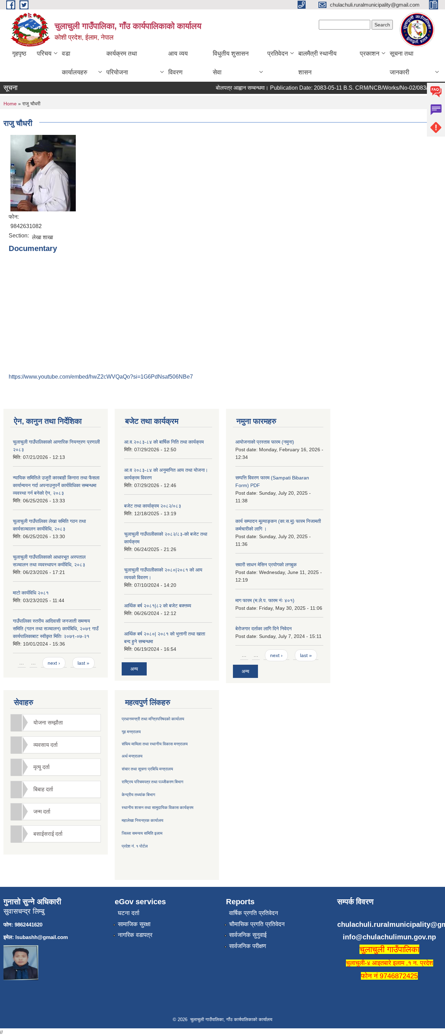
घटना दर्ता (128, 913)
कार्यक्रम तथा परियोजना (121, 63)
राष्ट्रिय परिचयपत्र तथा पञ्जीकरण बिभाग (152, 781)
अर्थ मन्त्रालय (132, 756)
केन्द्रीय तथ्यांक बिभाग (138, 794)
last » (83, 663)
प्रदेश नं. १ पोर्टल (135, 846)
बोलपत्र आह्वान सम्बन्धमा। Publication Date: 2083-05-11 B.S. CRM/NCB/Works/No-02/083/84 (317, 88)
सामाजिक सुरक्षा (134, 924)
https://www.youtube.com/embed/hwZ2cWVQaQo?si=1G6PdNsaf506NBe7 (101, 377)
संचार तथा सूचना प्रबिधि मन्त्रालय (147, 769)
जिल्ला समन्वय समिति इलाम (142, 833)
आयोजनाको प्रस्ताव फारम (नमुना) (264, 442)
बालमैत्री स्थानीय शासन (317, 63)
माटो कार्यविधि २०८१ (31, 593)
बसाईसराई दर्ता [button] (48, 834)
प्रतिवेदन (277, 53)
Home (10, 103)
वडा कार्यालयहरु (74, 63)
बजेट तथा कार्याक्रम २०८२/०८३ (152, 506)
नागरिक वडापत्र (135, 935)
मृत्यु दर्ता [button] (41, 767)
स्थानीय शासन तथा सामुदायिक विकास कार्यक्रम (157, 807)
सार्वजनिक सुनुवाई (248, 935)
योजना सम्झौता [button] (48, 723)
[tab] (55, 722)
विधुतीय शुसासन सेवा (231, 63)
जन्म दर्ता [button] (41, 812)
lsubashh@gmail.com (41, 937)
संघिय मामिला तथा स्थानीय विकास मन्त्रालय (155, 744)
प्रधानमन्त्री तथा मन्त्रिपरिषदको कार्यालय (153, 719)
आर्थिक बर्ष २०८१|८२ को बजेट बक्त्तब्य (157, 605)
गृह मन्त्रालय (131, 731)
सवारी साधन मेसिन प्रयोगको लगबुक (266, 564)
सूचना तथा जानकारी (401, 63)
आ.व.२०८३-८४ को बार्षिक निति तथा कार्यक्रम (164, 442)
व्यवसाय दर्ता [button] (45, 745)
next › (54, 663)
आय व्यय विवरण (178, 63)
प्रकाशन (369, 53)
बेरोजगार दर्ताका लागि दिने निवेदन (263, 628)
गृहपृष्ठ (19, 53)
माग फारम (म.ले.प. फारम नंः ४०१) (264, 600)
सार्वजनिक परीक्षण (247, 946)
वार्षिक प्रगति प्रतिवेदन (253, 913)
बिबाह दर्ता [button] (43, 789)
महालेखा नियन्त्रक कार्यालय (142, 820)
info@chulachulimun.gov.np (389, 937)
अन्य (134, 669)
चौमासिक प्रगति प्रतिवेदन (257, 924)
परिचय (44, 53)
